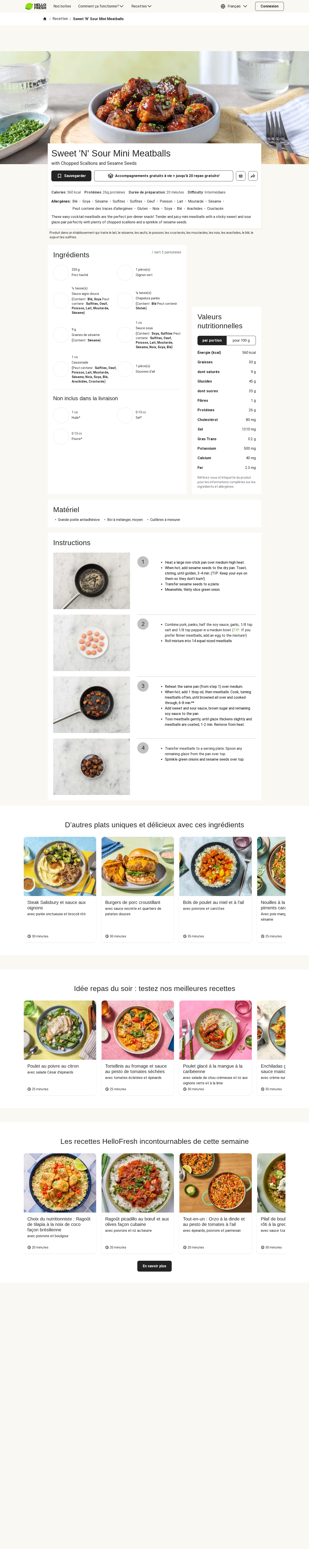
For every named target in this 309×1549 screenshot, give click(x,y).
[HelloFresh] (35, 6)
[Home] (45, 19)
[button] (235, 6)
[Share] (253, 176)
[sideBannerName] (227, 273)
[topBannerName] (154, 38)
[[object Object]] (240, 176)
